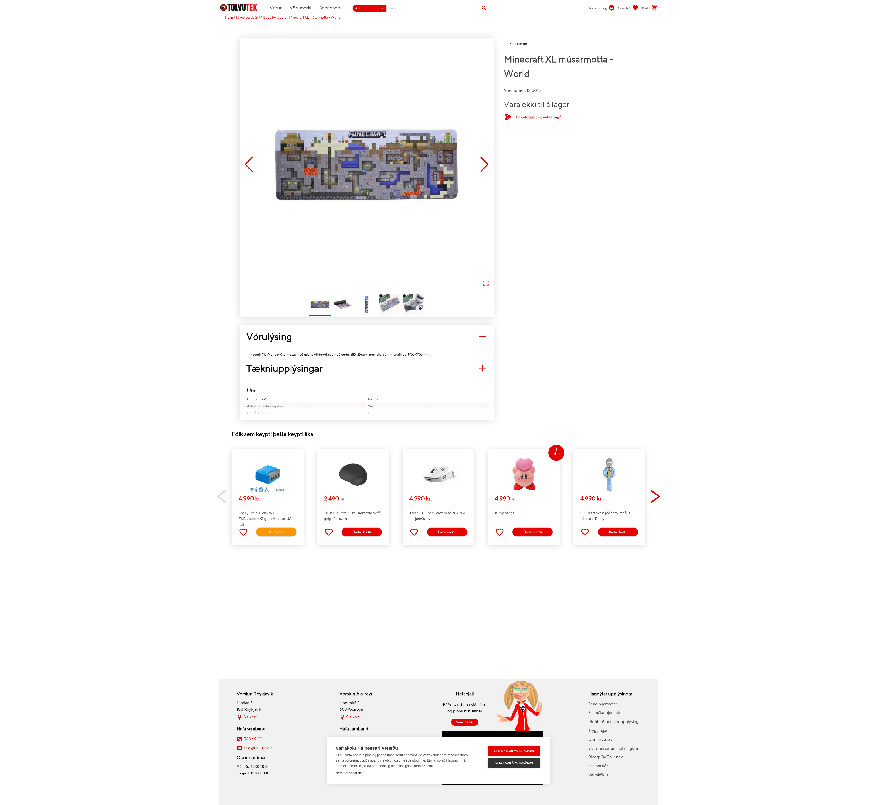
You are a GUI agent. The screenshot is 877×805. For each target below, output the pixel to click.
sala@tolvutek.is (257, 748)
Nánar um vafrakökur (349, 773)
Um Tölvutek (600, 739)
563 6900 (252, 739)
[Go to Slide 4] (389, 304)
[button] (366, 165)
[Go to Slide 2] (343, 304)
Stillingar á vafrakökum (514, 762)
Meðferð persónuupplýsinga (614, 721)
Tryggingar (598, 730)
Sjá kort (250, 717)
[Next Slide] (484, 164)
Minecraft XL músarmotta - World (315, 17)
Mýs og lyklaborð (274, 17)
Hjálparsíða (598, 766)
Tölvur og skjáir (246, 17)
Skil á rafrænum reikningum (613, 748)
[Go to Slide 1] (320, 304)
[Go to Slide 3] (366, 304)
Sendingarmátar (602, 704)
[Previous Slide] (249, 164)
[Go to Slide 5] (413, 304)
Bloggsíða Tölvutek (605, 757)
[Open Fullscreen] (486, 283)
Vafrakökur (598, 775)
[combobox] (438, 8)
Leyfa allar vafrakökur (514, 750)
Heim (229, 17)
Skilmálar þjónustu (605, 712)
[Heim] (241, 8)
